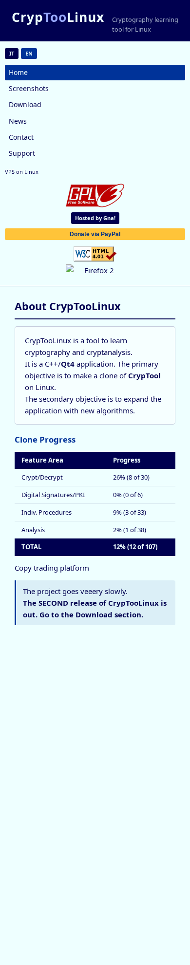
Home (18, 72)
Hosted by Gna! (95, 218)
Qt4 (68, 364)
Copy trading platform (52, 568)
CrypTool (144, 375)
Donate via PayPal (95, 234)
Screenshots (29, 88)
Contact (21, 137)
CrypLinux (58, 17)
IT (11, 53)
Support (22, 153)
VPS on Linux (21, 171)
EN (29, 53)
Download (25, 104)
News (18, 121)
